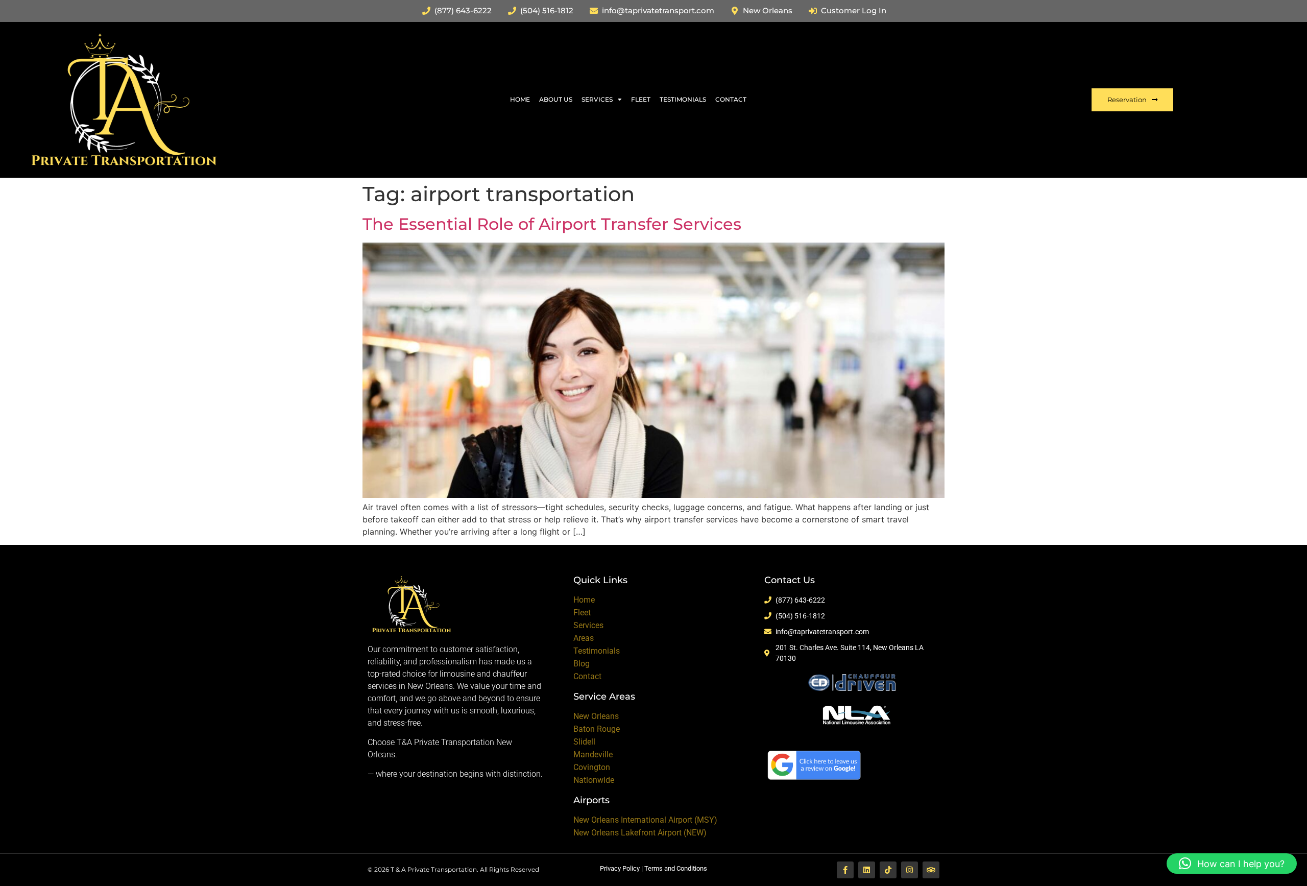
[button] (1232, 863)
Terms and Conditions (675, 868)
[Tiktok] (888, 869)
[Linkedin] (866, 869)
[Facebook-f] (845, 869)
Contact (730, 99)
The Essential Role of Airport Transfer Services (551, 224)
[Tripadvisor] (931, 869)
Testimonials (683, 99)
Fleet (640, 99)
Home (520, 99)
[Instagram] (909, 869)
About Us (555, 99)
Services (597, 99)
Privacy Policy (620, 868)
